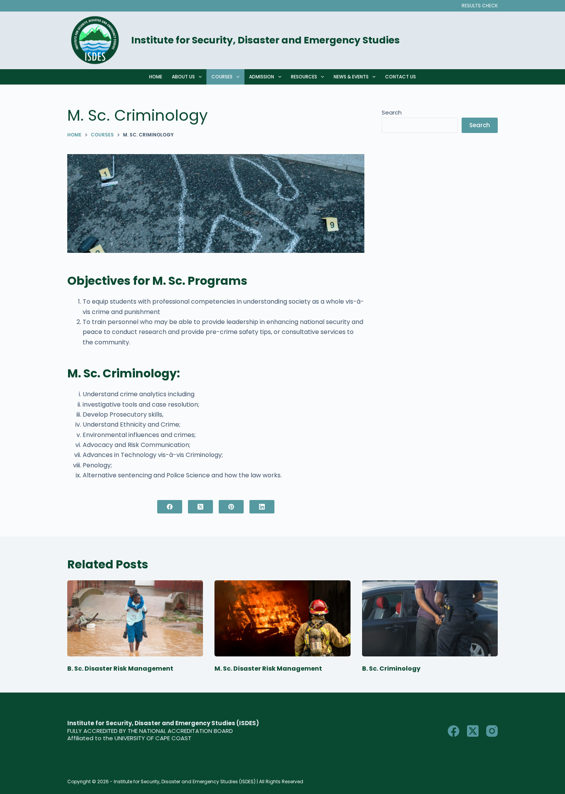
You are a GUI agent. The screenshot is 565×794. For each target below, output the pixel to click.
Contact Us (400, 76)
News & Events (351, 76)
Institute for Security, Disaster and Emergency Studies (265, 40)
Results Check (480, 5)
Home (155, 76)
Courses (222, 76)
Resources (304, 76)
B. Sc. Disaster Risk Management (120, 668)
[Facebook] (169, 506)
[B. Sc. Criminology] (430, 618)
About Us (183, 76)
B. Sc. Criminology (391, 668)
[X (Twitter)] (200, 506)
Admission (261, 76)
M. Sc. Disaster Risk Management (268, 668)
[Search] (495, 40)
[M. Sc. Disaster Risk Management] (282, 618)
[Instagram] (492, 731)
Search (392, 112)
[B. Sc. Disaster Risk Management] (135, 618)
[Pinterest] (231, 506)
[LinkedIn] (261, 506)
